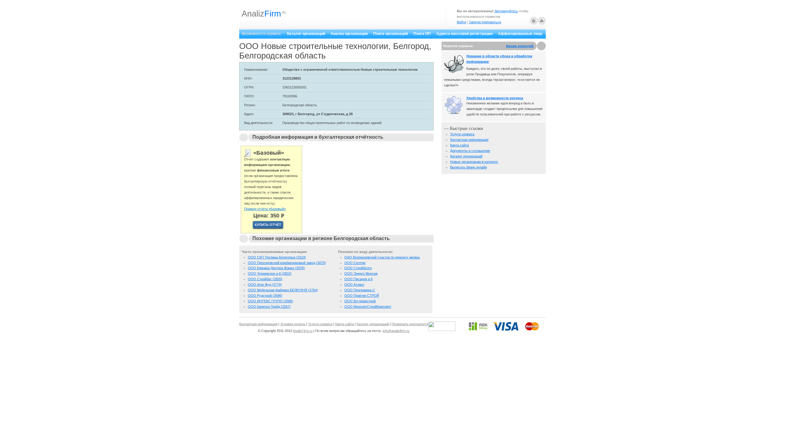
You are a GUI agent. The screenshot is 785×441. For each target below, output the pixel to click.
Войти (461, 22)
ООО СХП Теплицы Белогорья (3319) (277, 257)
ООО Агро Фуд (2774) (265, 284)
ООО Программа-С (359, 290)
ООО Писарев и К (358, 279)
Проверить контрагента (410, 324)
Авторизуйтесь (506, 11)
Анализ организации (349, 34)
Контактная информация (469, 139)
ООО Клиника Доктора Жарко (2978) (276, 268)
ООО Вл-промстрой (360, 301)
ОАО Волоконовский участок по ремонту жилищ (382, 257)
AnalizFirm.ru (302, 331)
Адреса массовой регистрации (464, 34)
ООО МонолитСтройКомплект (367, 306)
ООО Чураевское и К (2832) (270, 273)
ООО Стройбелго (358, 268)
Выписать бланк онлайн (468, 167)
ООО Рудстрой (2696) (265, 295)
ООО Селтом (355, 263)
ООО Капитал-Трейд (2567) (269, 306)
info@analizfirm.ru (396, 331)
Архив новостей (520, 46)
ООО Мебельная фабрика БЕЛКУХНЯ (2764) (283, 290)
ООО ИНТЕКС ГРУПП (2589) (270, 301)
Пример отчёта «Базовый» (265, 209)
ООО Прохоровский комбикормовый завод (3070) (287, 263)
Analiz (261, 13)
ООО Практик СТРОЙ (361, 295)
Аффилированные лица (520, 34)
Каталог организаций (306, 34)
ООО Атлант (354, 284)
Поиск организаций (390, 34)
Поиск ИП (422, 34)
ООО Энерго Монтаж (360, 273)
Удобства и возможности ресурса (494, 98)
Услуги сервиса (462, 134)
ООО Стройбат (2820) (265, 279)
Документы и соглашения (470, 151)
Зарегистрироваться (485, 22)
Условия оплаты (292, 324)
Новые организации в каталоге (474, 162)
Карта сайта (459, 145)
